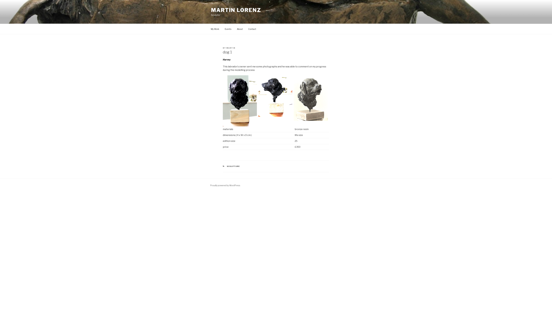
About (240, 29)
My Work (215, 29)
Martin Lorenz (236, 10)
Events (228, 29)
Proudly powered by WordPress (225, 185)
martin (230, 48)
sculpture (233, 166)
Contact (252, 29)
